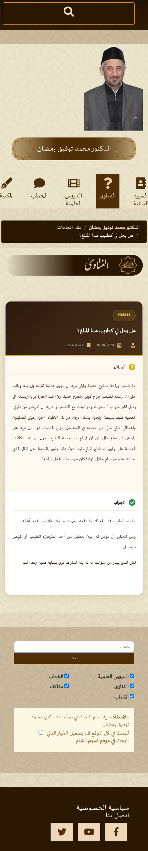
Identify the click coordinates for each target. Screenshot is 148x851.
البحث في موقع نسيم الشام (102, 741)
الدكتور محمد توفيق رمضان (114, 227)
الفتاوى (107, 196)
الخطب (39, 196)
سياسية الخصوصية (102, 808)
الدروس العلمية (73, 199)
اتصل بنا (117, 815)
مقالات (56, 686)
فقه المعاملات (69, 227)
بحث (74, 658)
